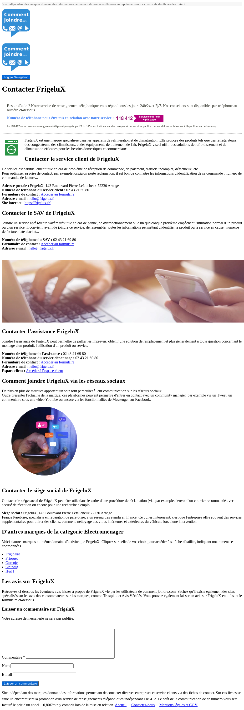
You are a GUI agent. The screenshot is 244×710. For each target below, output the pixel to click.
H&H (9, 571)
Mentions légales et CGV (178, 705)
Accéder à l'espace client (44, 371)
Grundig (11, 567)
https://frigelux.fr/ (38, 203)
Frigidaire (12, 554)
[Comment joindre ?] (16, 36)
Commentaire (13, 657)
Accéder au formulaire (57, 194)
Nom (6, 666)
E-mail (7, 674)
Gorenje (11, 563)
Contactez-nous (143, 705)
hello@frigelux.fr (42, 198)
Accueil (121, 705)
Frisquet (11, 558)
